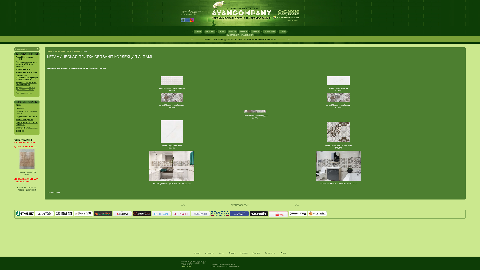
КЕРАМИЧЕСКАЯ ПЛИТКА (63, 51)
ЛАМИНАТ (20, 108)
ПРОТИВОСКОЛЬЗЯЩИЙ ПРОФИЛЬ (27, 124)
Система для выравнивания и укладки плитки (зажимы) (27, 77)
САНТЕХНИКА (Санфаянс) (27, 128)
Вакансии (255, 31)
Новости (232, 31)
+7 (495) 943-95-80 (288, 11)
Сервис (222, 31)
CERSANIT (77, 51)
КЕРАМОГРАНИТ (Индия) (26, 72)
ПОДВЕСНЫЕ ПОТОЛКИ (26, 117)
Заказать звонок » (293, 20)
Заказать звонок (186, 266)
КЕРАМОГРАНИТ (23, 69)
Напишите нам (269, 31)
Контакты (243, 31)
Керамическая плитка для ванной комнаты (25, 89)
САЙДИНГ (20, 131)
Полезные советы (24, 93)
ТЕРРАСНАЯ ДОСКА (24, 120)
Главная (198, 31)
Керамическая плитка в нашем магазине (26, 84)
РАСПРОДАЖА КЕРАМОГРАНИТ (240, 35)
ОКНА (18, 105)
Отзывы (283, 31)
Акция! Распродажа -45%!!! (24, 58)
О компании (210, 31)
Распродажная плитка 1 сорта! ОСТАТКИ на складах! (26, 64)
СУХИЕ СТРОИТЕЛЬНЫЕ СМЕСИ (26, 112)
